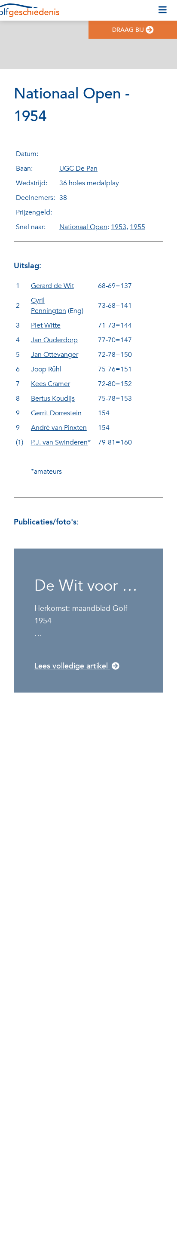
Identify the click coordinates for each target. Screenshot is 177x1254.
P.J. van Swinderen (59, 442)
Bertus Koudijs (53, 398)
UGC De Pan (78, 168)
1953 (118, 227)
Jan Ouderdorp (54, 340)
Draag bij (128, 30)
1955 (137, 227)
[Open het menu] (163, 10)
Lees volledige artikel (72, 666)
